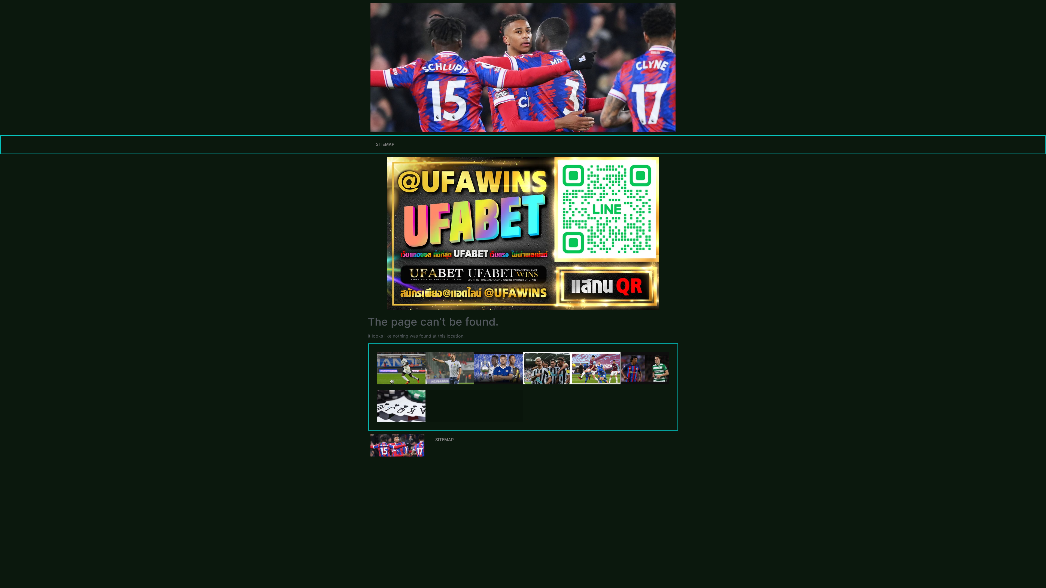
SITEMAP (385, 144)
